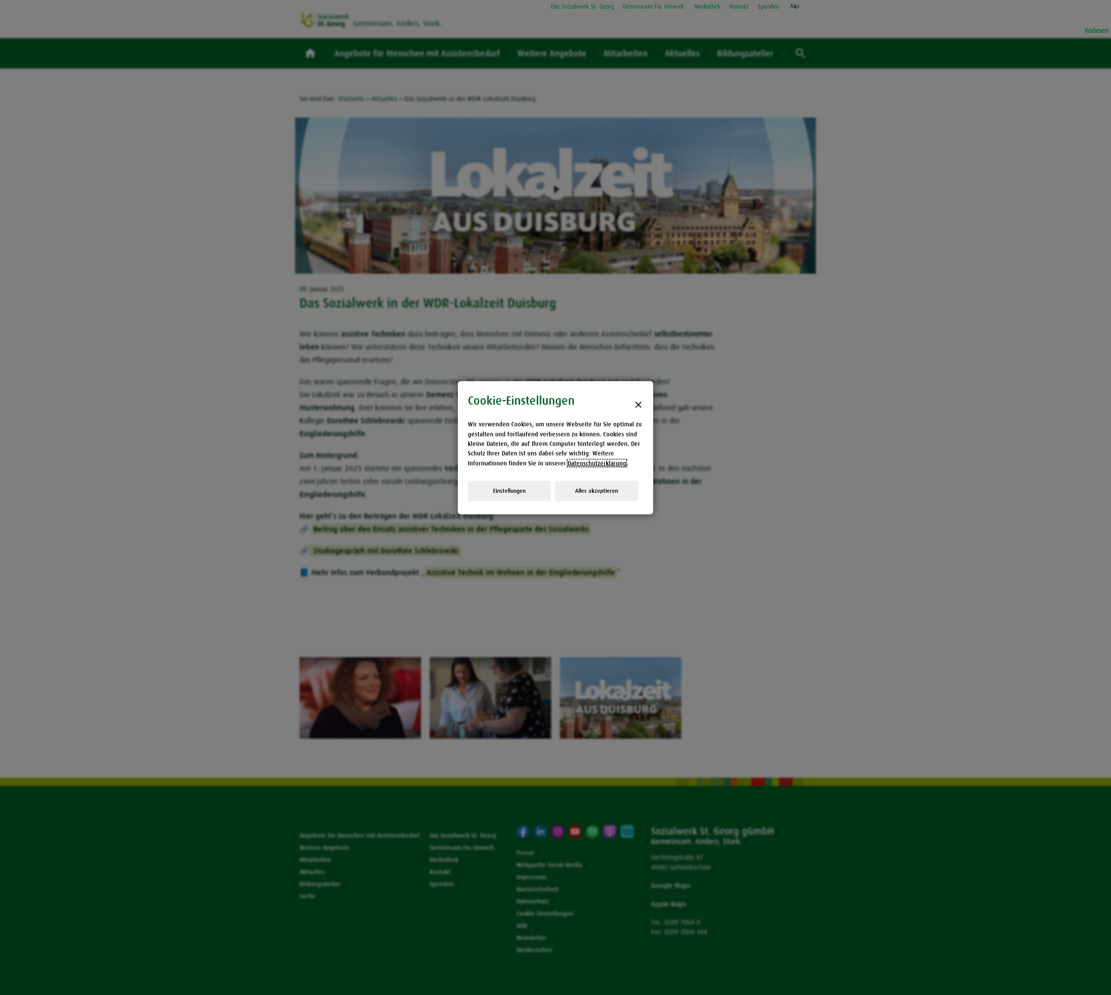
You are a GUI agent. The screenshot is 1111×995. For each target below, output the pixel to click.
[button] (795, 6)
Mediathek (707, 6)
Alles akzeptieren (596, 491)
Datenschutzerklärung (597, 463)
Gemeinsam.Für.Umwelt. (654, 6)
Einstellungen (509, 491)
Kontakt (739, 6)
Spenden (768, 6)
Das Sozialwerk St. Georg (582, 6)
